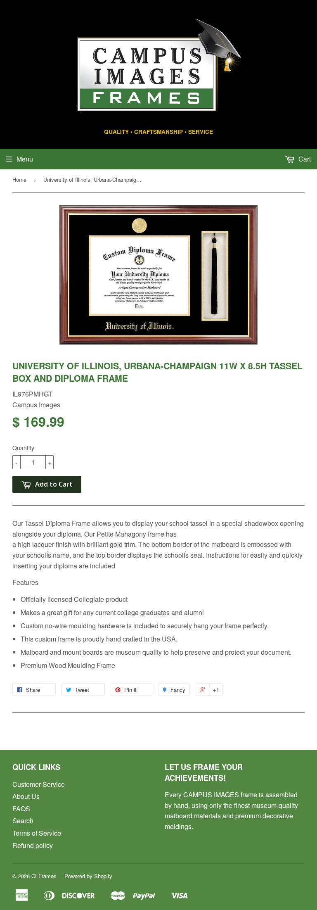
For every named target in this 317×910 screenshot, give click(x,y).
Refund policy (32, 845)
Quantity (23, 448)
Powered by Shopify (88, 876)
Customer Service (38, 784)
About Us (26, 796)
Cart (304, 159)
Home (19, 179)
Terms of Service (36, 833)
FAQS (21, 808)
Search (22, 820)
